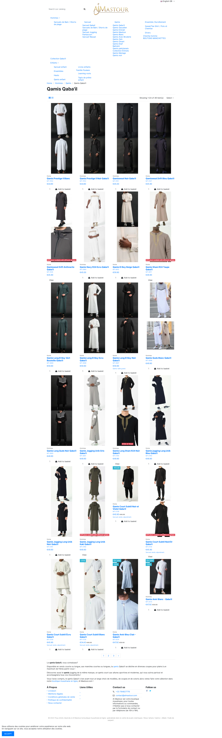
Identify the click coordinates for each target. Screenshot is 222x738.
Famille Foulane (83, 70)
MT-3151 (116, 181)
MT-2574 (116, 639)
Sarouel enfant (60, 67)
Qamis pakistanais (121, 48)
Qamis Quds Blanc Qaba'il (158, 358)
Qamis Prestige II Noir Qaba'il (94, 178)
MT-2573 (149, 602)
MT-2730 (50, 639)
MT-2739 (116, 511)
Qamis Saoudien (120, 27)
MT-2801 (83, 456)
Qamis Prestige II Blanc (58, 178)
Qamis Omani (118, 41)
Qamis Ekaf (118, 44)
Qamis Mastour (119, 32)
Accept (8, 734)
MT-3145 (50, 272)
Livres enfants (84, 67)
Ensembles (58, 71)
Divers (148, 32)
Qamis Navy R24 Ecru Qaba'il (94, 267)
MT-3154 (50, 181)
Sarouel (87, 22)
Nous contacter (55, 703)
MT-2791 (50, 547)
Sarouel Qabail (88, 25)
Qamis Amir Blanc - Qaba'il (159, 599)
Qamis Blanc (118, 34)
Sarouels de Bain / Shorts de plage (65, 23)
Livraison (52, 691)
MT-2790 (83, 547)
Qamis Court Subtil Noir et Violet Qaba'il (126, 507)
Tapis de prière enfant (84, 78)
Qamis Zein (117, 39)
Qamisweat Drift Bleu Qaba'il (160, 178)
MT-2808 (83, 363)
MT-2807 (116, 363)
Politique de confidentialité (60, 700)
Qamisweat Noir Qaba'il (124, 178)
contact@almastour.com (126, 695)
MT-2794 (116, 456)
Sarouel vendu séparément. (122, 517)
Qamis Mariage (119, 53)
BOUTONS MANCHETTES (154, 38)
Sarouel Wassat (89, 37)
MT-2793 (149, 456)
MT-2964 (83, 269)
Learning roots (84, 73)
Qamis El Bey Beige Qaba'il (126, 267)
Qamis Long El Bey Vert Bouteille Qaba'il (58, 359)
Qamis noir (117, 55)
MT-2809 (50, 363)
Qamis (117, 22)
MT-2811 (149, 272)
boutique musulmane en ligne (65, 681)
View (51, 280)
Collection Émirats (121, 51)
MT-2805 (50, 453)
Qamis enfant (59, 79)
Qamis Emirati (119, 30)
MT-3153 (83, 181)
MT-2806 (149, 360)
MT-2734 (149, 547)
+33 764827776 (123, 691)
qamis (116, 666)
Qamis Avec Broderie (122, 37)
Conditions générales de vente (61, 697)
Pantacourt (87, 34)
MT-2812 (116, 269)
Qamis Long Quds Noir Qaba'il (61, 451)
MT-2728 (83, 639)
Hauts (56, 75)
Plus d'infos (68, 728)
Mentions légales (55, 694)
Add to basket (64, 189)
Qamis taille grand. (119, 368)
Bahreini (116, 46)
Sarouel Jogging (89, 32)
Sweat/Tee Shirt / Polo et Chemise (156, 27)
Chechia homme (150, 36)
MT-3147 (149, 181)
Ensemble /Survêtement (155, 22)
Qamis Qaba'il (119, 25)
